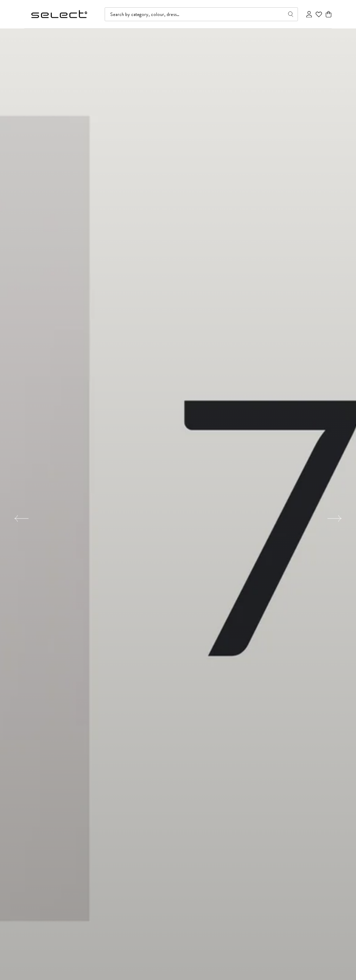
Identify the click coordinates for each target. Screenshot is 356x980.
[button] (328, 14)
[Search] (290, 14)
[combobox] (201, 14)
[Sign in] (309, 14)
